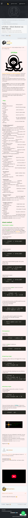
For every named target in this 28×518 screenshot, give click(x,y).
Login (8, 76)
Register (4, 76)
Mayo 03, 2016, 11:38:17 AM (7, 454)
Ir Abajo (3, 35)
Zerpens (21, 516)
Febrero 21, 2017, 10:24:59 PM (7, 493)
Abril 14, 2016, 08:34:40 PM (6, 47)
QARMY (25, 516)
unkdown (10, 450)
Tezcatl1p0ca (11, 489)
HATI (9, 41)
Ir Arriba (3, 504)
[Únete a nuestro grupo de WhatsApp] (23, 513)
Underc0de (3, 509)
